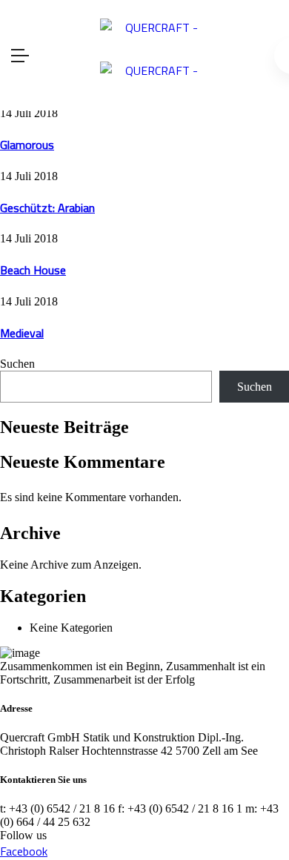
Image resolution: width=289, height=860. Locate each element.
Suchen (17, 363)
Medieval (22, 333)
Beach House (33, 270)
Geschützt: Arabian (47, 207)
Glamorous (27, 144)
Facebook (23, 851)
